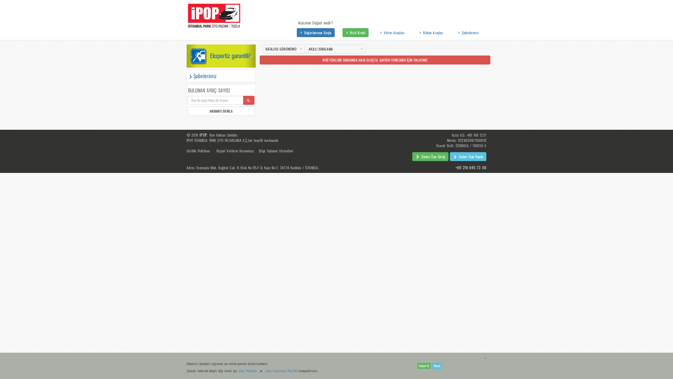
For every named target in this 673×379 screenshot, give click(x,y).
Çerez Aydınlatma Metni (279, 370)
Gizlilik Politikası (198, 150)
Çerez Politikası (247, 370)
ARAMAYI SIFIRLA (221, 111)
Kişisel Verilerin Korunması (235, 150)
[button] (192, 56)
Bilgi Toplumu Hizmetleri (276, 150)
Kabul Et (424, 365)
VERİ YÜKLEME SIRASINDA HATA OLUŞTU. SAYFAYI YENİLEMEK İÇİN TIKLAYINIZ (375, 60)
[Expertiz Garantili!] (221, 56)
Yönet (437, 365)
